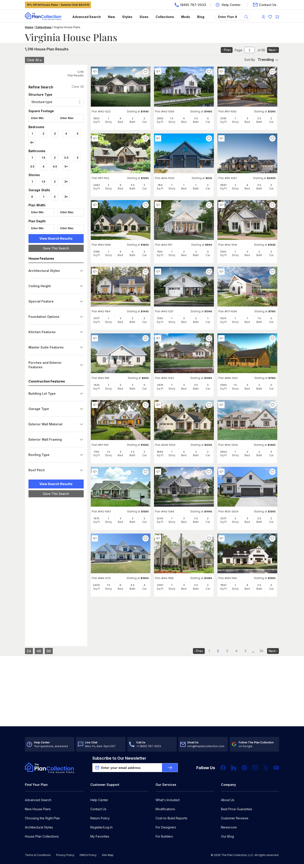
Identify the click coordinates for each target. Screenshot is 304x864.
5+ (66, 166)
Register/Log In (101, 827)
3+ (66, 181)
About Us (227, 800)
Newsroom (229, 827)
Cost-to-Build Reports (171, 818)
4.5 (55, 166)
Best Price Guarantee (236, 809)
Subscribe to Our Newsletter (119, 758)
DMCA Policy (88, 855)
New (111, 17)
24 (29, 651)
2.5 (66, 157)
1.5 (43, 157)
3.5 (32, 166)
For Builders (164, 836)
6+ (32, 142)
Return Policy (100, 818)
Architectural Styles (39, 827)
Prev (227, 50)
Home (29, 27)
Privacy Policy (65, 855)
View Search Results (56, 238)
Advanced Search (86, 17)
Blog (200, 17)
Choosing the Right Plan (42, 818)
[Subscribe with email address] (170, 767)
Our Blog (227, 836)
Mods (185, 17)
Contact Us (98, 809)
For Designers (166, 827)
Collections (165, 17)
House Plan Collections (42, 836)
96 (49, 651)
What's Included (167, 800)
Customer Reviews (234, 818)
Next (272, 50)
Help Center (99, 800)
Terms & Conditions (38, 855)
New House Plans (38, 809)
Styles (127, 17)
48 (38, 651)
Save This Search (56, 248)
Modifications (165, 809)
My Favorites (99, 836)
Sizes (144, 17)
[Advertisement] (56, 569)
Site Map (107, 855)
